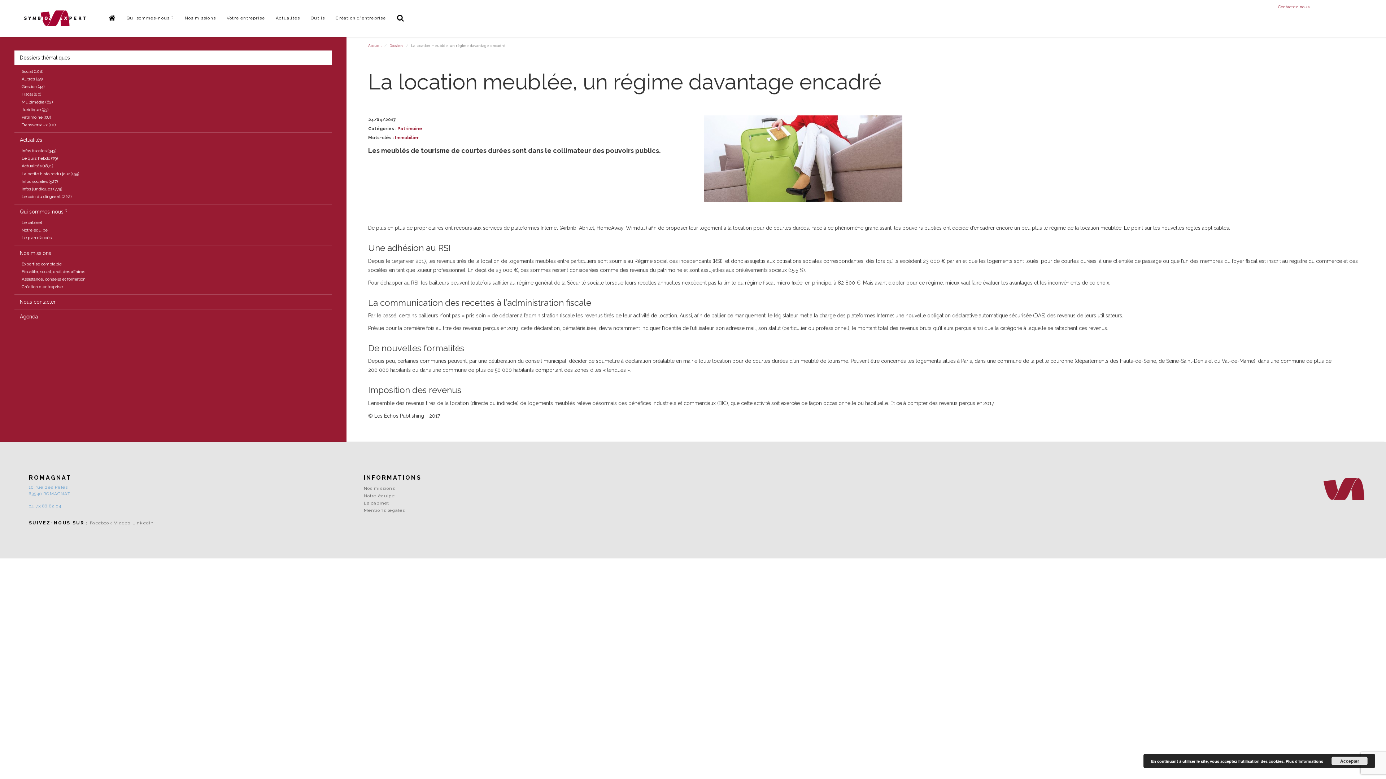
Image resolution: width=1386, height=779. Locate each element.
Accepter (1349, 761)
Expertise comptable (42, 264)
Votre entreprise (246, 18)
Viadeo (122, 522)
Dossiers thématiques (45, 58)
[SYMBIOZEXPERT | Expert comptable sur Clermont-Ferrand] (55, 18)
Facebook (101, 522)
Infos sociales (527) (40, 181)
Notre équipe (35, 230)
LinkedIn (143, 522)
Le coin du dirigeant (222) (46, 196)
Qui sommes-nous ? (150, 18)
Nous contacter (38, 302)
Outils (318, 18)
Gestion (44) (33, 86)
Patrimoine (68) (36, 117)
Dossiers (396, 46)
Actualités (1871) (37, 165)
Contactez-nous (1293, 6)
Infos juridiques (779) (42, 189)
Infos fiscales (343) (39, 150)
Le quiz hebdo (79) (40, 158)
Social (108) (32, 71)
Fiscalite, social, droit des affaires (53, 271)
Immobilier (407, 137)
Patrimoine (409, 128)
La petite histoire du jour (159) (50, 173)
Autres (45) (32, 79)
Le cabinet (32, 222)
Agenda (29, 317)
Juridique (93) (35, 109)
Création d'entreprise (361, 18)
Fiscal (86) (31, 94)
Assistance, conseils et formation (54, 279)
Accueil (375, 46)
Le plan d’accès (37, 237)
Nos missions (200, 18)
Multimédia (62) (37, 102)
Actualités (288, 18)
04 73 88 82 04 (45, 506)
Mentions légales (384, 510)
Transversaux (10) (39, 124)
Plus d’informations (1304, 761)
